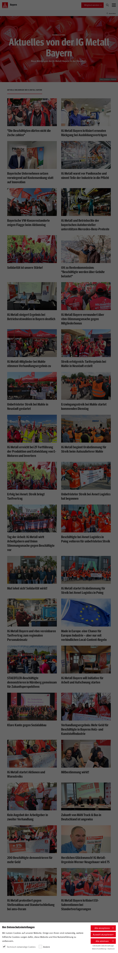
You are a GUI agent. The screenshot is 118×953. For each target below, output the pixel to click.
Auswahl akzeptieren (102, 934)
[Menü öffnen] (114, 5)
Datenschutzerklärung (99, 949)
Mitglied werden (91, 4)
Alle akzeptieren (102, 927)
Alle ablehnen (102, 941)
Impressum (111, 949)
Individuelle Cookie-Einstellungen (103, 946)
